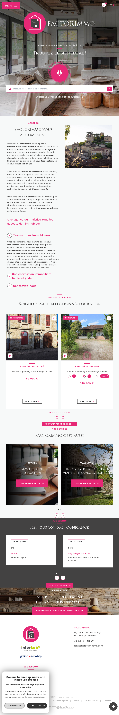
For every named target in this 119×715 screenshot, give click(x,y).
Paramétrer (14, 705)
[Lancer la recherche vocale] (59, 72)
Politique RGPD (91, 701)
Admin (76, 701)
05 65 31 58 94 (84, 640)
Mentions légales (60, 701)
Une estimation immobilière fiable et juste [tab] (31, 276)
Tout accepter (37, 705)
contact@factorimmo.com (88, 645)
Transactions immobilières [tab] (32, 235)
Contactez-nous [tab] (24, 286)
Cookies (107, 701)
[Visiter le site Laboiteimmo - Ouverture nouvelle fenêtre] (65, 707)
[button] (63, 416)
